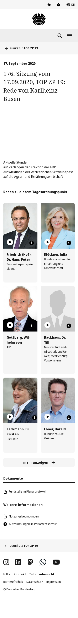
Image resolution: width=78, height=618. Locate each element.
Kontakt (20, 574)
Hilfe (6, 574)
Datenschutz (34, 582)
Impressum (53, 582)
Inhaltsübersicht (41, 574)
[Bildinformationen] (31, 242)
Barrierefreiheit (13, 582)
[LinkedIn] (18, 562)
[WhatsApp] (43, 562)
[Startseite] (39, 19)
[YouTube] (56, 562)
